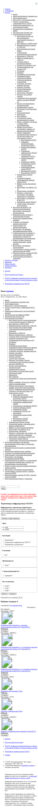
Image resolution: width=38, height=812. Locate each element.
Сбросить (4, 594)
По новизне (14, 605)
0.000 (7, 586)
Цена (20, 605)
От (3, 527)
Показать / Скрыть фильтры (10, 518)
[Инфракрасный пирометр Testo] (7, 689)
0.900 (7, 590)
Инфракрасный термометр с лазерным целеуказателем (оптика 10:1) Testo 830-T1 (15, 626)
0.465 (7, 588)
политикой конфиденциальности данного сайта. (21, 777)
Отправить (12, 594)
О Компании (9, 11)
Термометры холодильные (14, 544)
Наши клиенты (10, 264)
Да (6, 555)
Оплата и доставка (11, 260)
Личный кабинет (11, 266)
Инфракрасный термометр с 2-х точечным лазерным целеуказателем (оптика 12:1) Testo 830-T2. (19, 648)
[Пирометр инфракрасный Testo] (7, 709)
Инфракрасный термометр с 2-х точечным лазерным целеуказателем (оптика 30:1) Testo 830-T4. (19, 670)
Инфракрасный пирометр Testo (11, 691)
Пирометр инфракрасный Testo (11, 711)
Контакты (8, 267)
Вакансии (8, 262)
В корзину (5, 631)
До (3, 529)
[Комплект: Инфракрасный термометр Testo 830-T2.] (7, 729)
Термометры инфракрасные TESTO (17, 542)
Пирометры (9, 540)
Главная (7, 9)
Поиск (3, 489)
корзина (10, 291)
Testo (6, 565)
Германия (8, 575)
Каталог (7, 12)
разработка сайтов (27, 765)
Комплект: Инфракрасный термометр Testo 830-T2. (18, 731)
